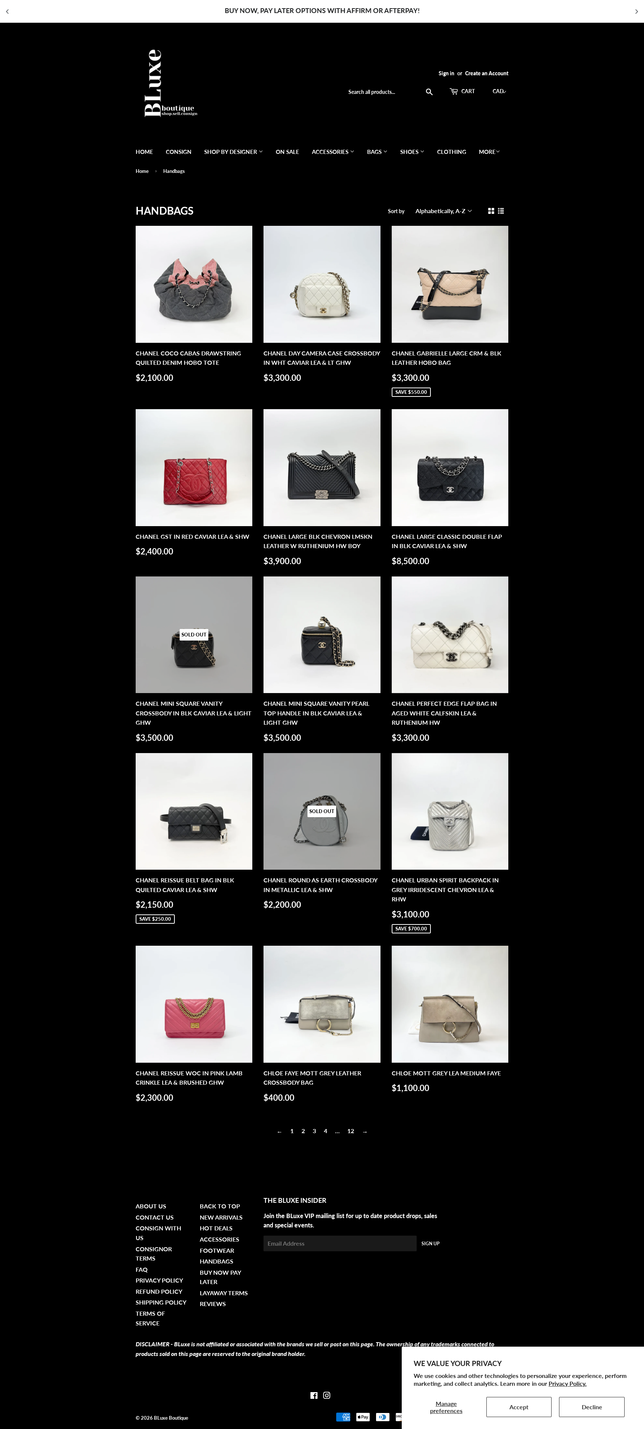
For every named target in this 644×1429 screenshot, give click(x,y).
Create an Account (486, 73)
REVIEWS (213, 1303)
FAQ (142, 1269)
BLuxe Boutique (171, 1418)
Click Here (356, 10)
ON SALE (287, 151)
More (487, 151)
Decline (592, 1406)
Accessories (331, 151)
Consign (179, 151)
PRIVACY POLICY (159, 1280)
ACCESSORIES (219, 1239)
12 (350, 1130)
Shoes (410, 151)
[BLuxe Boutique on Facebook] (314, 1396)
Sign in (446, 73)
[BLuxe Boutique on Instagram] (327, 1396)
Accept (518, 1406)
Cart (467, 91)
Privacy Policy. (568, 1383)
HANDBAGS (216, 1261)
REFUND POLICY (159, 1291)
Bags (375, 151)
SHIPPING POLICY (161, 1302)
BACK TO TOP (220, 1206)
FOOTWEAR (217, 1250)
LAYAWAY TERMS (224, 1292)
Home (144, 151)
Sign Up (430, 1243)
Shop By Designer (231, 151)
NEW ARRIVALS (221, 1217)
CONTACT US (155, 1217)
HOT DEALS (216, 1228)
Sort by (396, 211)
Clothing (451, 151)
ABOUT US (151, 1206)
